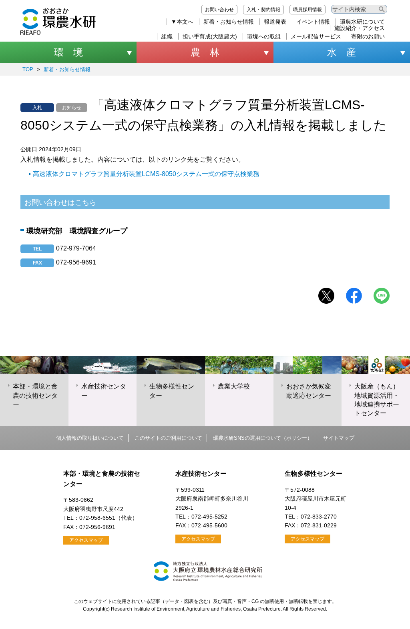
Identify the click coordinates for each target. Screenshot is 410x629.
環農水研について (362, 21)
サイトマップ (338, 438)
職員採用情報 (307, 9)
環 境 (68, 52)
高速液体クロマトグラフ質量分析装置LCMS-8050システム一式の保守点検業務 (146, 173)
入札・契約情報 (263, 9)
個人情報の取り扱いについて (90, 438)
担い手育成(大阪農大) (210, 36)
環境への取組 (264, 36)
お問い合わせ (219, 9)
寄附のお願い (368, 36)
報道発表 (275, 21)
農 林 (205, 52)
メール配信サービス (316, 36)
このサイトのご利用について (168, 438)
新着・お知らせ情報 (228, 21)
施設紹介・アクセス (359, 28)
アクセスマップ (86, 540)
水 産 (341, 52)
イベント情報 (313, 21)
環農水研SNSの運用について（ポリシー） (262, 438)
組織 (167, 36)
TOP (27, 69)
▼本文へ (182, 21)
